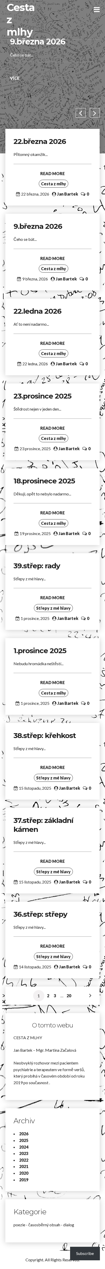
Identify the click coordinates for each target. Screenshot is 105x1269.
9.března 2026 (37, 42)
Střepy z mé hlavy (53, 608)
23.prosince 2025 (42, 396)
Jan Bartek (67, 193)
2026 (23, 1133)
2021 (23, 1166)
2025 (23, 1140)
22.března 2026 (40, 141)
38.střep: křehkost (46, 735)
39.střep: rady (37, 565)
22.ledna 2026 (37, 311)
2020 (23, 1173)
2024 (23, 1147)
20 (69, 995)
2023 (23, 1153)
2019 (23, 1179)
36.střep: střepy (40, 914)
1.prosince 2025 (40, 650)
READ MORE (52, 173)
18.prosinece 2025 (44, 481)
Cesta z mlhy (53, 183)
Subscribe (85, 1253)
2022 (23, 1160)
